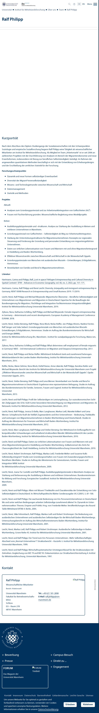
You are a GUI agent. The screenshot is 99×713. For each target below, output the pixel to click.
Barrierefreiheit (44, 695)
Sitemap (89, 695)
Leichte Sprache (77, 695)
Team (61, 10)
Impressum (18, 695)
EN (83, 4)
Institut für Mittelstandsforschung (30, 10)
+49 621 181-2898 (50, 593)
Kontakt (7, 695)
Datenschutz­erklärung (48, 709)
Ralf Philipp (72, 10)
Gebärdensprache (60, 695)
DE (79, 4)
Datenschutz (30, 695)
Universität (7, 10)
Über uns (52, 10)
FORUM (8, 668)
